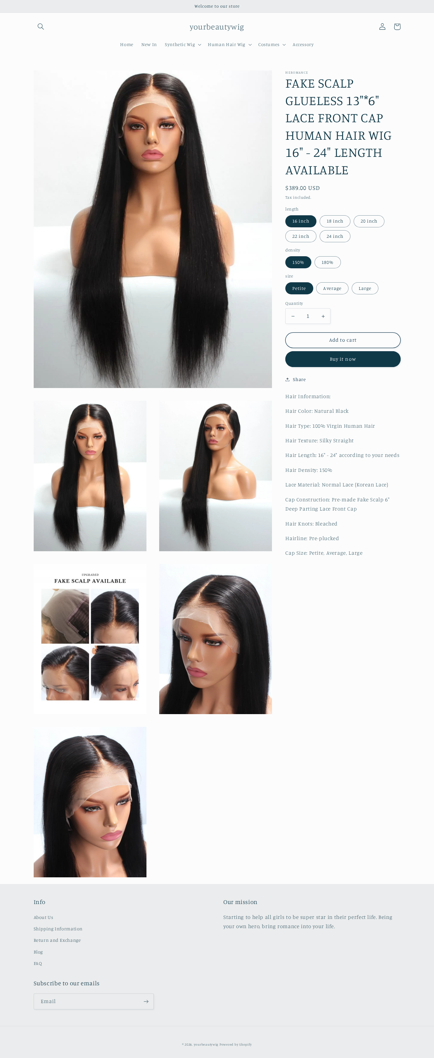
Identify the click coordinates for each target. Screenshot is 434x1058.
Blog (38, 951)
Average (332, 288)
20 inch (369, 221)
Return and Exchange (57, 940)
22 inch (300, 236)
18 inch (335, 221)
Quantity (294, 303)
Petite (299, 288)
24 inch (335, 236)
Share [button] (299, 379)
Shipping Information (58, 928)
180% (328, 262)
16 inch (300, 221)
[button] (41, 26)
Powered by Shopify (236, 1044)
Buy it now (343, 359)
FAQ (38, 963)
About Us (43, 917)
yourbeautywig (206, 1044)
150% (298, 262)
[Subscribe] (146, 1001)
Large (365, 288)
